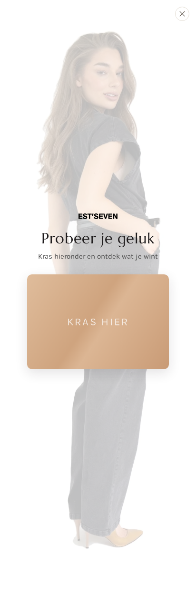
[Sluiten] (182, 14)
